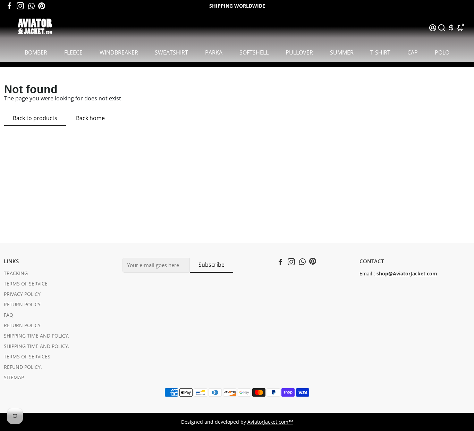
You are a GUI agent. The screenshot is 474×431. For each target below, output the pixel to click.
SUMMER (342, 52)
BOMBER (36, 52)
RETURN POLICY (22, 304)
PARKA (213, 52)
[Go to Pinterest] (41, 5)
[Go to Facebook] (9, 5)
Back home (90, 118)
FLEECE (73, 52)
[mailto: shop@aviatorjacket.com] (375, 274)
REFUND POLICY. (23, 367)
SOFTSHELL (254, 52)
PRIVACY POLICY (22, 294)
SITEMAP (14, 377)
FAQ (8, 315)
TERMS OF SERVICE (26, 284)
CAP (412, 52)
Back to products (35, 118)
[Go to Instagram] (20, 5)
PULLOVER (299, 52)
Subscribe (211, 264)
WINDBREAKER (119, 52)
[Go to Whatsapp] (31, 5)
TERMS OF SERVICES (27, 357)
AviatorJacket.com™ (270, 422)
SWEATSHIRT (171, 52)
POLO (442, 52)
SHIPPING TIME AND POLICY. (36, 336)
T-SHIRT (380, 52)
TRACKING (16, 273)
